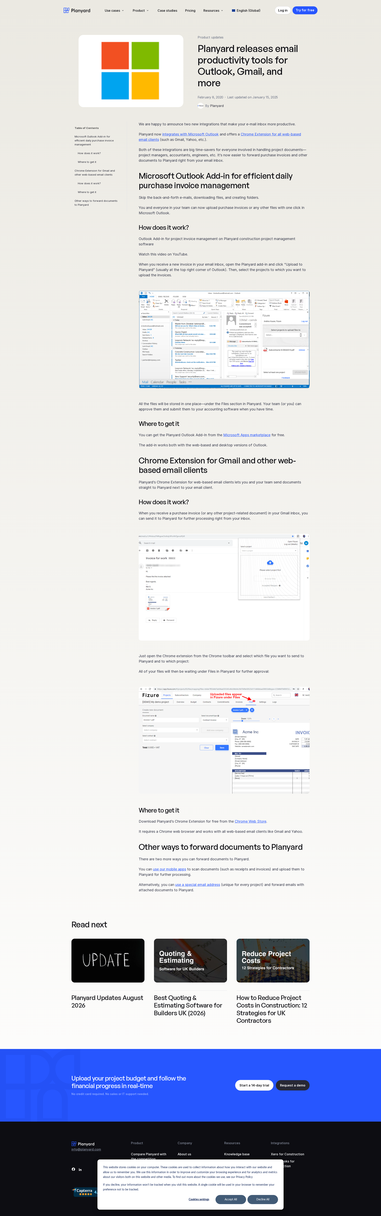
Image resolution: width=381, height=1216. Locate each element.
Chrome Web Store (250, 821)
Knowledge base (237, 1154)
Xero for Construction (287, 1154)
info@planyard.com (86, 1149)
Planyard (217, 106)
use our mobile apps (169, 869)
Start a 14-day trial (254, 1085)
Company (185, 1143)
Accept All (231, 1199)
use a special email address (197, 885)
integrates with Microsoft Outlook (190, 134)
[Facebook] (73, 1170)
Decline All (262, 1199)
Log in (283, 10)
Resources (211, 10)
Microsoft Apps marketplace (246, 435)
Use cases (112, 10)
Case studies (167, 10)
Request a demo (292, 1085)
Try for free (305, 10)
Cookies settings (199, 1199)
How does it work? (89, 153)
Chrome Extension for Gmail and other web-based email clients (95, 172)
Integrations (280, 1143)
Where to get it (87, 161)
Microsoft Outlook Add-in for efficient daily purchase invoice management (94, 140)
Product (139, 10)
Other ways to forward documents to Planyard (96, 202)
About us (184, 1154)
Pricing (190, 10)
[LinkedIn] (80, 1170)
